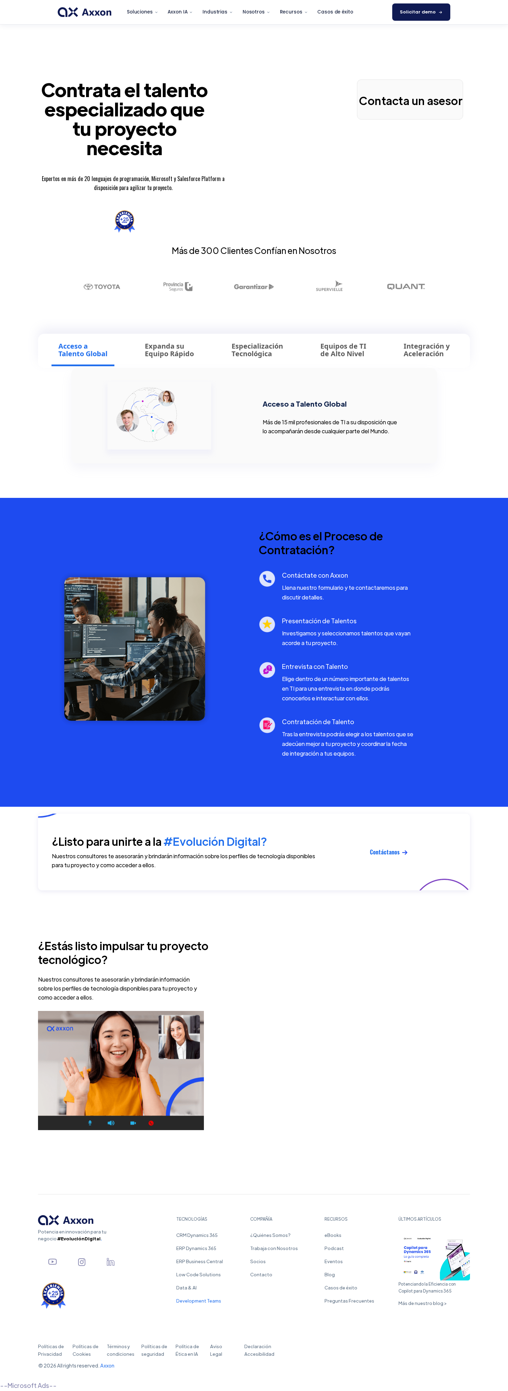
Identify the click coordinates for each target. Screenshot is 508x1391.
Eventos (333, 1261)
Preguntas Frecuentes (349, 1301)
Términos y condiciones (120, 1350)
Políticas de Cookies (85, 1350)
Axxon (107, 1365)
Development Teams (198, 1301)
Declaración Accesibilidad (262, 1350)
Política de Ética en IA (187, 1350)
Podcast (334, 1248)
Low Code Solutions (198, 1274)
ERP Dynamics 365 (196, 1248)
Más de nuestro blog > (422, 1303)
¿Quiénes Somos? (270, 1235)
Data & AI (186, 1287)
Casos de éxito (335, 12)
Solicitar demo (418, 12)
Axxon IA (177, 12)
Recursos (291, 12)
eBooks (332, 1235)
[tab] (82, 350)
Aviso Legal (219, 1350)
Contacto (261, 1274)
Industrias (215, 12)
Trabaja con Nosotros (274, 1248)
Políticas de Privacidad (51, 1350)
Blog (329, 1274)
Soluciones (140, 12)
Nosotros (254, 12)
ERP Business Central (199, 1261)
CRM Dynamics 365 (197, 1235)
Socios (258, 1261)
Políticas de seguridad (154, 1350)
